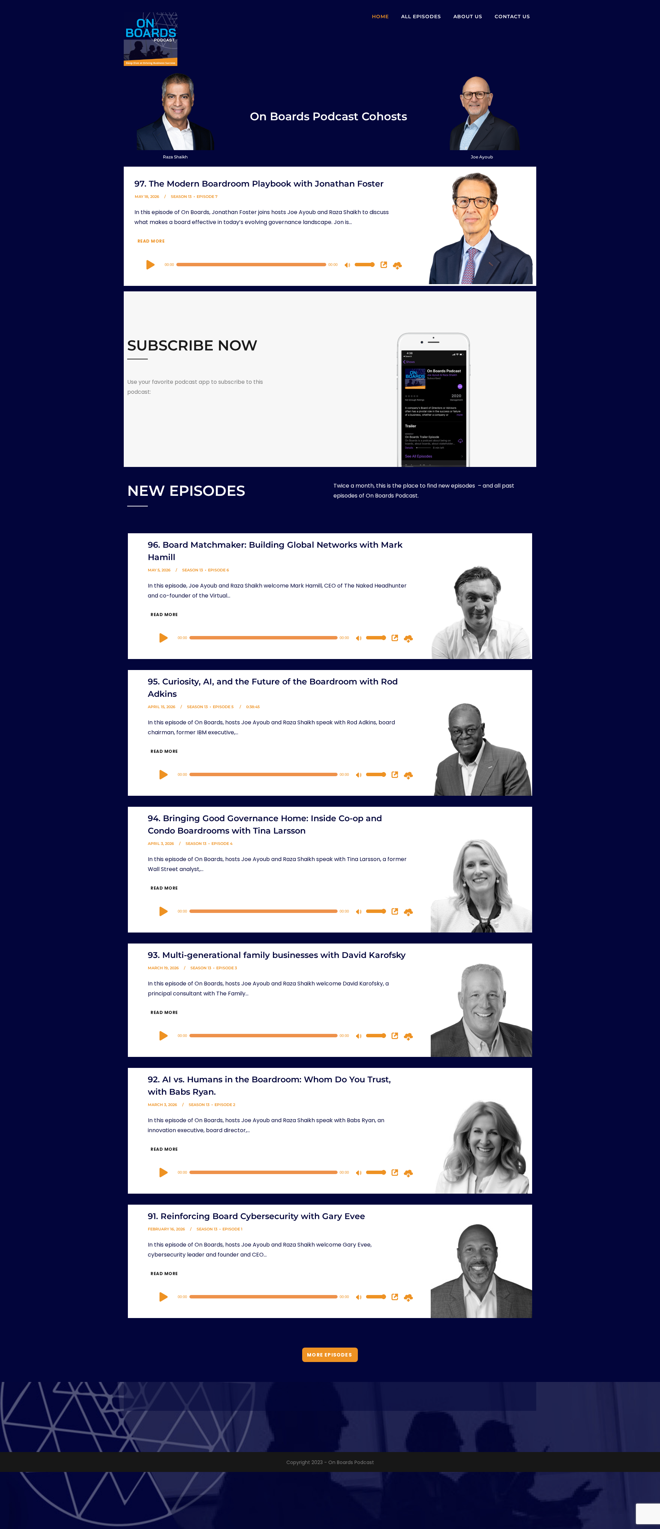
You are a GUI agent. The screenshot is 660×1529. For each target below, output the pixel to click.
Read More (150, 241)
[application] (255, 264)
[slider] (364, 269)
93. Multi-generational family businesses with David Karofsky (277, 955)
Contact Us (512, 16)
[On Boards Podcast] (150, 33)
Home (380, 16)
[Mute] (348, 265)
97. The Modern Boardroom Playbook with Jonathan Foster (259, 184)
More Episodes (329, 1354)
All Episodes (421, 16)
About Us (467, 16)
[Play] (150, 264)
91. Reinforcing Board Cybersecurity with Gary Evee (256, 1216)
